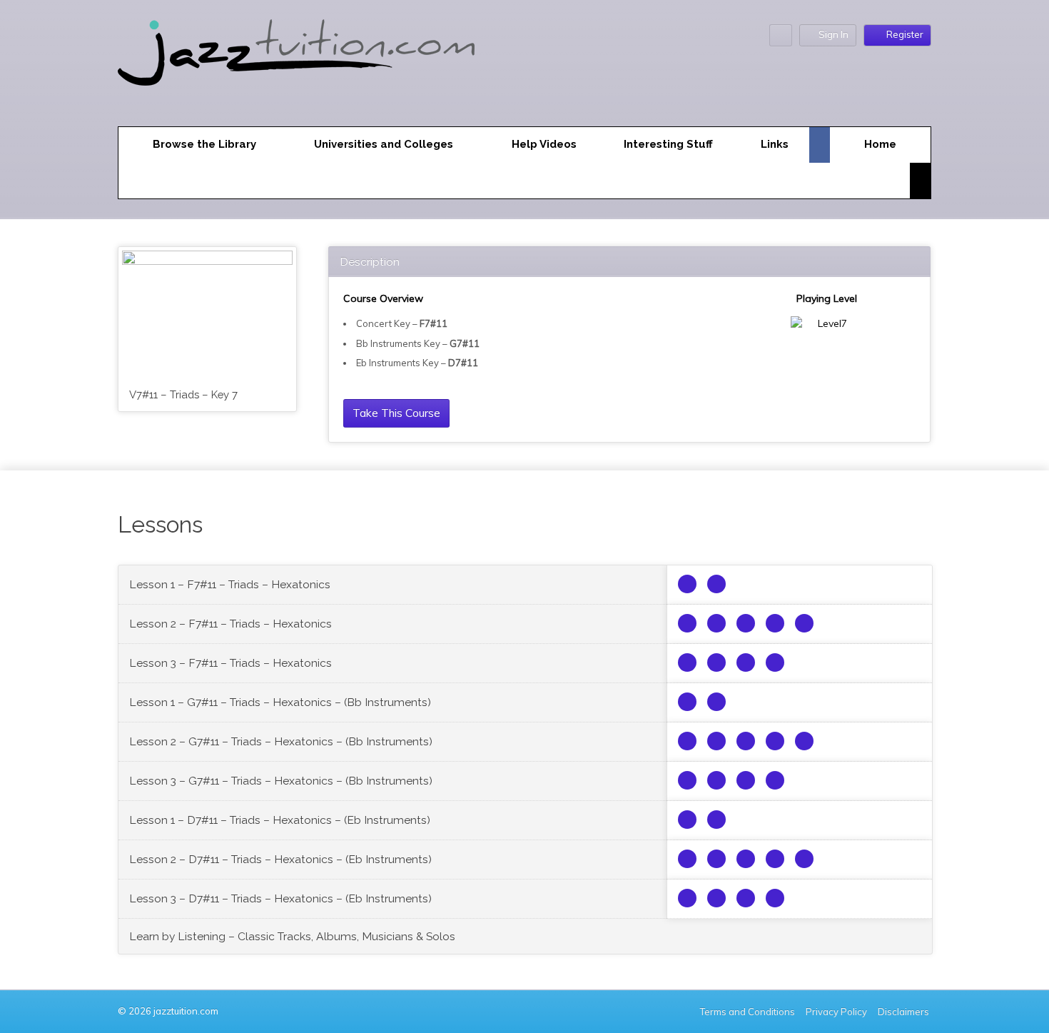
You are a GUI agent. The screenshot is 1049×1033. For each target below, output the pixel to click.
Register (904, 34)
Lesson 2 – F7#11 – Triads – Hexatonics (230, 623)
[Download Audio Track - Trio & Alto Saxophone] (687, 623)
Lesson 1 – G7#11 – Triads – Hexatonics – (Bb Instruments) (280, 702)
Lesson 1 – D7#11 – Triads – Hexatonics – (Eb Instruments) (279, 820)
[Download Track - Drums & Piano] (804, 623)
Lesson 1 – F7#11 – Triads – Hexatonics (229, 584)
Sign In (833, 34)
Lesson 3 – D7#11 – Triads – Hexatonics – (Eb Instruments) (280, 898)
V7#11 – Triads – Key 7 (183, 394)
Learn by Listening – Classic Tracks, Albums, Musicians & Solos (292, 936)
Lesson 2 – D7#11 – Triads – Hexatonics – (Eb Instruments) (280, 859)
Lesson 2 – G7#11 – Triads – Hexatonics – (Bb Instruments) (280, 741)
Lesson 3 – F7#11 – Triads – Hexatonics (230, 663)
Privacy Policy (836, 1011)
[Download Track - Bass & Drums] (745, 623)
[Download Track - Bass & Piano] (775, 623)
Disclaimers (904, 1011)
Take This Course (396, 412)
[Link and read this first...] (687, 584)
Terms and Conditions (747, 1011)
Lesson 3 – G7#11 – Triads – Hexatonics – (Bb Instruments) (280, 780)
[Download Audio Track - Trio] (716, 584)
